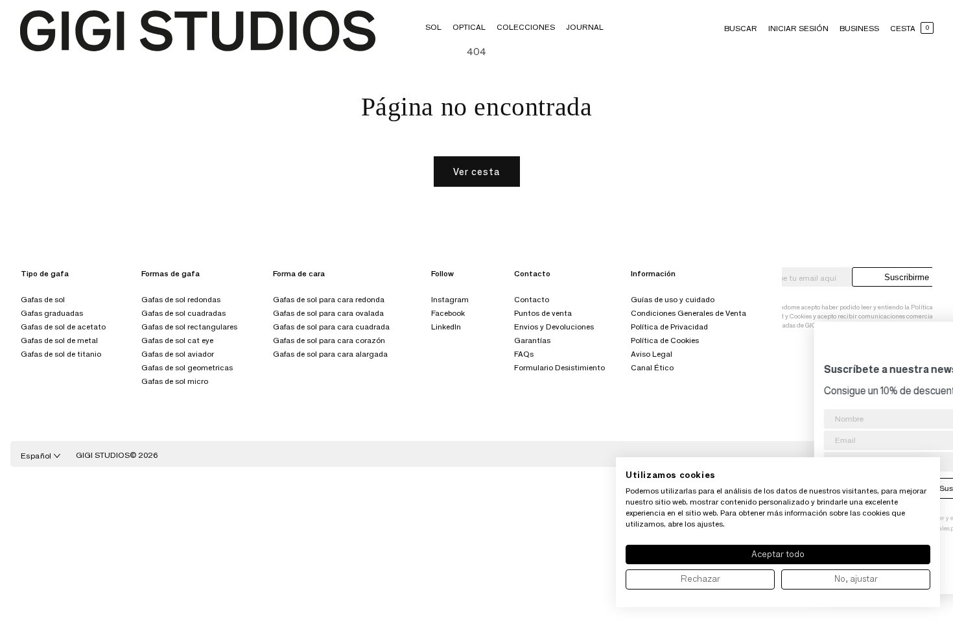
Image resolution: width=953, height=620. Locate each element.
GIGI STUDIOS (103, 455)
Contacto (531, 299)
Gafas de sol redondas (180, 299)
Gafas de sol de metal (59, 340)
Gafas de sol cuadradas (183, 313)
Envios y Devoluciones (554, 326)
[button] (433, 27)
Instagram (450, 299)
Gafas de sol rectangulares (189, 326)
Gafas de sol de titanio (61, 354)
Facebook (448, 313)
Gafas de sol (43, 299)
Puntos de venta (543, 313)
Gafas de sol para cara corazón (329, 340)
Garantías (532, 340)
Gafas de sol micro (174, 381)
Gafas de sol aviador (177, 354)
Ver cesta (476, 171)
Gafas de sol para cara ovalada (328, 313)
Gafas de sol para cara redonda (328, 299)
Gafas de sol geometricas (187, 367)
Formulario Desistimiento (559, 367)
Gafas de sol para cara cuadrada (331, 326)
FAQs (524, 354)
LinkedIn (446, 326)
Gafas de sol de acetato (63, 326)
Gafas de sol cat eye (177, 340)
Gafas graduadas (52, 313)
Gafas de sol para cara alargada (330, 354)
